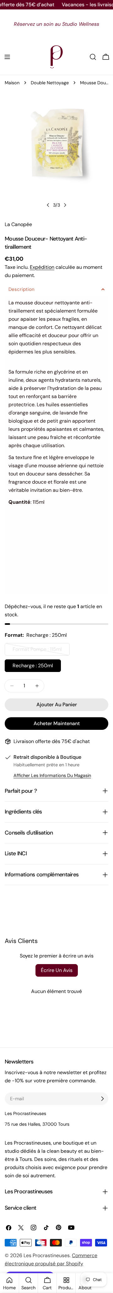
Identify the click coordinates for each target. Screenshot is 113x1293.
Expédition (42, 267)
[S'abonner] (102, 1098)
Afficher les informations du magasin (52, 775)
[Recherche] (93, 57)
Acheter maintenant (57, 723)
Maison (12, 83)
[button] (56, 289)
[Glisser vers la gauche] (48, 205)
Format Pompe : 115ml (39, 651)
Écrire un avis (57, 970)
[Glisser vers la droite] (65, 205)
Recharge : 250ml (33, 665)
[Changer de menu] (7, 57)
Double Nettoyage (50, 83)
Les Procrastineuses (47, 1255)
